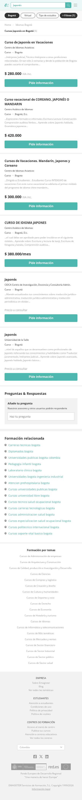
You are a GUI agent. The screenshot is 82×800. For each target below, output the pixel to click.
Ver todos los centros (41, 738)
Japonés (11, 279)
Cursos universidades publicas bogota (32, 489)
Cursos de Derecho (40, 603)
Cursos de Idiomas (40, 621)
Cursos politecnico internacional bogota (33, 527)
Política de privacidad (41, 710)
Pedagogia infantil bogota (24, 464)
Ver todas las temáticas (41, 690)
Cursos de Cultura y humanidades (40, 591)
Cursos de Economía (40, 609)
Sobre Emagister (41, 682)
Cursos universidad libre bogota (28, 495)
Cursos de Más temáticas (40, 633)
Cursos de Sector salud (40, 663)
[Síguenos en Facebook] (35, 757)
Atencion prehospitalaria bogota (29, 483)
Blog (41, 686)
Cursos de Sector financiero (40, 645)
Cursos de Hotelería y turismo (40, 615)
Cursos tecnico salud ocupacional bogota (34, 502)
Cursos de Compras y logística (40, 580)
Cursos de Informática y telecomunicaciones (40, 627)
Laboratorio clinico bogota (25, 470)
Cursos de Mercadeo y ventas (40, 639)
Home (8, 24)
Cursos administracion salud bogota (31, 514)
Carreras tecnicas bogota (24, 445)
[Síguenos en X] (41, 757)
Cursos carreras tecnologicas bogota (31, 508)
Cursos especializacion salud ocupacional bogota (39, 521)
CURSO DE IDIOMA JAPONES (25, 223)
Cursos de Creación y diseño (40, 585)
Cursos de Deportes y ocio (40, 597)
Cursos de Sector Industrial (40, 651)
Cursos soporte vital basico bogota (30, 533)
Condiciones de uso (41, 706)
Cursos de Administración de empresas (40, 556)
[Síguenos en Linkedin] (47, 757)
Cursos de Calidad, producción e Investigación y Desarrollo (40, 568)
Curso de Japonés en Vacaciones (29, 42)
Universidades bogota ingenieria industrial (35, 476)
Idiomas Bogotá (24, 24)
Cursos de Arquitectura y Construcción (40, 562)
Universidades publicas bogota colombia (34, 457)
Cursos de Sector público (40, 657)
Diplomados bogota (20, 451)
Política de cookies (41, 714)
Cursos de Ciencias (40, 574)
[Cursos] (6, 5)
